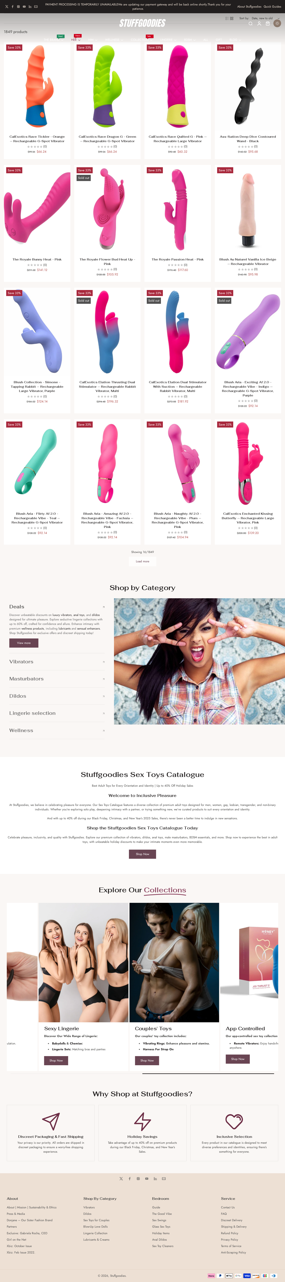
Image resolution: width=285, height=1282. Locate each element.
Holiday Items (160, 1233)
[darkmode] (277, 23)
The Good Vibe (162, 1214)
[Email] (36, 6)
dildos (96, 615)
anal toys (78, 615)
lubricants (65, 628)
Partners (12, 1227)
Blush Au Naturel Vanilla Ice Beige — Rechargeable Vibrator (247, 261)
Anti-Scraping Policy (233, 1253)
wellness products (33, 628)
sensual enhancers (88, 628)
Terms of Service (231, 1246)
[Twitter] (7, 6)
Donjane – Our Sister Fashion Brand (30, 1220)
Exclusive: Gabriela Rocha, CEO (27, 1233)
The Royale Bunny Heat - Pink (37, 259)
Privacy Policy (229, 1240)
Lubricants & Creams (96, 1240)
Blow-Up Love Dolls (95, 1227)
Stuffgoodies (118, 1276)
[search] (250, 23)
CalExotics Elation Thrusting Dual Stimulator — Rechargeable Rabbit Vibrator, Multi (107, 386)
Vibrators (89, 1207)
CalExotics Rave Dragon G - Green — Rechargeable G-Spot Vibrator (107, 139)
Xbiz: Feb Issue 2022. (21, 1253)
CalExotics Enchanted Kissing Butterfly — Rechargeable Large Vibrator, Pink (248, 518)
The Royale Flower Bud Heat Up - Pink (107, 261)
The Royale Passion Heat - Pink (178, 259)
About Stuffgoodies (249, 7)
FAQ (224, 1214)
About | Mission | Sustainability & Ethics (31, 1207)
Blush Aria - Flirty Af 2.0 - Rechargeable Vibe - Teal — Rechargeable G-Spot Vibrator (37, 518)
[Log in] (259, 23)
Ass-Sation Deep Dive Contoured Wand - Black (248, 139)
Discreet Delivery (231, 1220)
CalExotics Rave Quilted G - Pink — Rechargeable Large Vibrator (178, 139)
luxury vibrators (62, 615)
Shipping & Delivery (234, 1227)
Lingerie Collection (95, 1233)
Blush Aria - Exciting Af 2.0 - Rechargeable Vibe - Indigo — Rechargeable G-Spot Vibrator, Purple (248, 388)
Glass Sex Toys (161, 1227)
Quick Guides (272, 7)
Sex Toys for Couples (96, 1220)
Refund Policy (229, 1233)
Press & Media (16, 1214)
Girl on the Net (16, 1240)
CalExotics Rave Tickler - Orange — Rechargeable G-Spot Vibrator (37, 139)
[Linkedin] (30, 6)
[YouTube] (24, 6)
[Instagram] (18, 6)
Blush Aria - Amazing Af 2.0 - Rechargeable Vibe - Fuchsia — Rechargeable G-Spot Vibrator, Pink (107, 520)
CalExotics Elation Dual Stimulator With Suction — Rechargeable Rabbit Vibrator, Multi (177, 386)
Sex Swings (159, 1220)
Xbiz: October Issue (19, 1246)
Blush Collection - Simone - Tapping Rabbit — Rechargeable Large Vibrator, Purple (37, 386)
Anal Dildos (159, 1240)
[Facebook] (13, 6)
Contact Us (228, 1207)
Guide (156, 1207)
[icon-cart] (267, 23)
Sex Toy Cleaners (162, 1246)
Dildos (87, 1214)
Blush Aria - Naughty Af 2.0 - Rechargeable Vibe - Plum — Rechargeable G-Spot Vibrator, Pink (178, 520)
